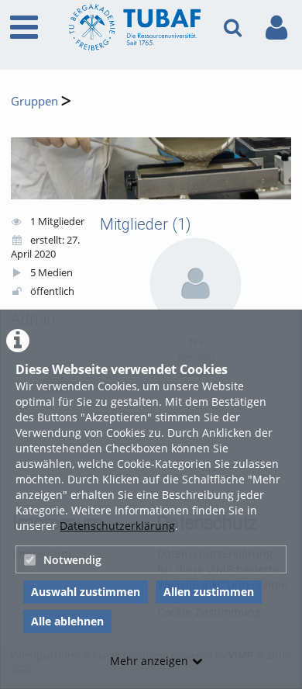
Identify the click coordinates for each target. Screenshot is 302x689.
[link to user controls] (276, 28)
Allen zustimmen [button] (208, 591)
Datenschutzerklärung (117, 525)
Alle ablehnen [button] (67, 621)
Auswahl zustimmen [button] (85, 591)
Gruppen (34, 101)
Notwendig (72, 559)
